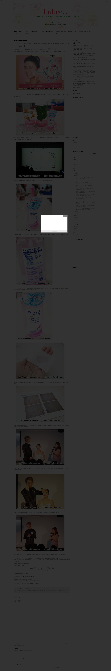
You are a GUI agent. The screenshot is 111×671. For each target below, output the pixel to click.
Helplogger (56, 231)
